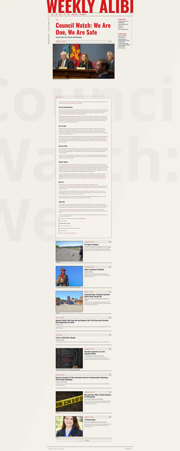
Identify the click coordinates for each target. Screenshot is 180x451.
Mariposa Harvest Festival (122, 35)
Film (56, 14)
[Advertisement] (84, 88)
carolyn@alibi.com (82, 218)
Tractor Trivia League (121, 37)
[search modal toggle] (131, 14)
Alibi (56, 335)
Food (68, 14)
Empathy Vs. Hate (121, 25)
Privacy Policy (50, 448)
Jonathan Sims (86, 241)
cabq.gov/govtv (74, 233)
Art (64, 14)
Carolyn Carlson (58, 41)
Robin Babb (86, 291)
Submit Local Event (60, 448)
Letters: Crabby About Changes (123, 29)
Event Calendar (74, 14)
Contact (55, 448)
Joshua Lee (57, 317)
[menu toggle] (48, 14)
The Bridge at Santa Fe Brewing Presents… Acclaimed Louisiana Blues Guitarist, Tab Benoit (124, 45)
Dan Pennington (86, 348)
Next (88, 440)
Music (61, 14)
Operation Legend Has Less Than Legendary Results (123, 22)
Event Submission (83, 14)
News (52, 14)
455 (85, 440)
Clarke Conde (86, 417)
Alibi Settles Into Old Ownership (123, 24)
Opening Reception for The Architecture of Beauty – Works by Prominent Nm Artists (123, 40)
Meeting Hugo (120, 27)
